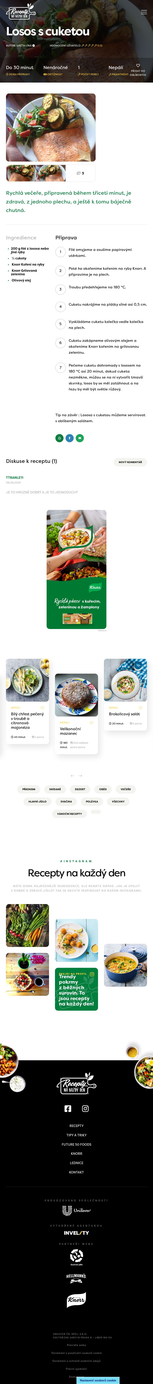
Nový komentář (130, 462)
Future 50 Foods (76, 1144)
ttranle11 (14, 478)
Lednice (76, 1163)
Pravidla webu (76, 1345)
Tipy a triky (77, 1135)
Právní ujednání (76, 1369)
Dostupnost (76, 1376)
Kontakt (76, 1172)
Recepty (77, 1126)
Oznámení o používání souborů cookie (76, 1353)
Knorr (76, 1154)
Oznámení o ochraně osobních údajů (76, 1361)
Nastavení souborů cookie (98, 1380)
